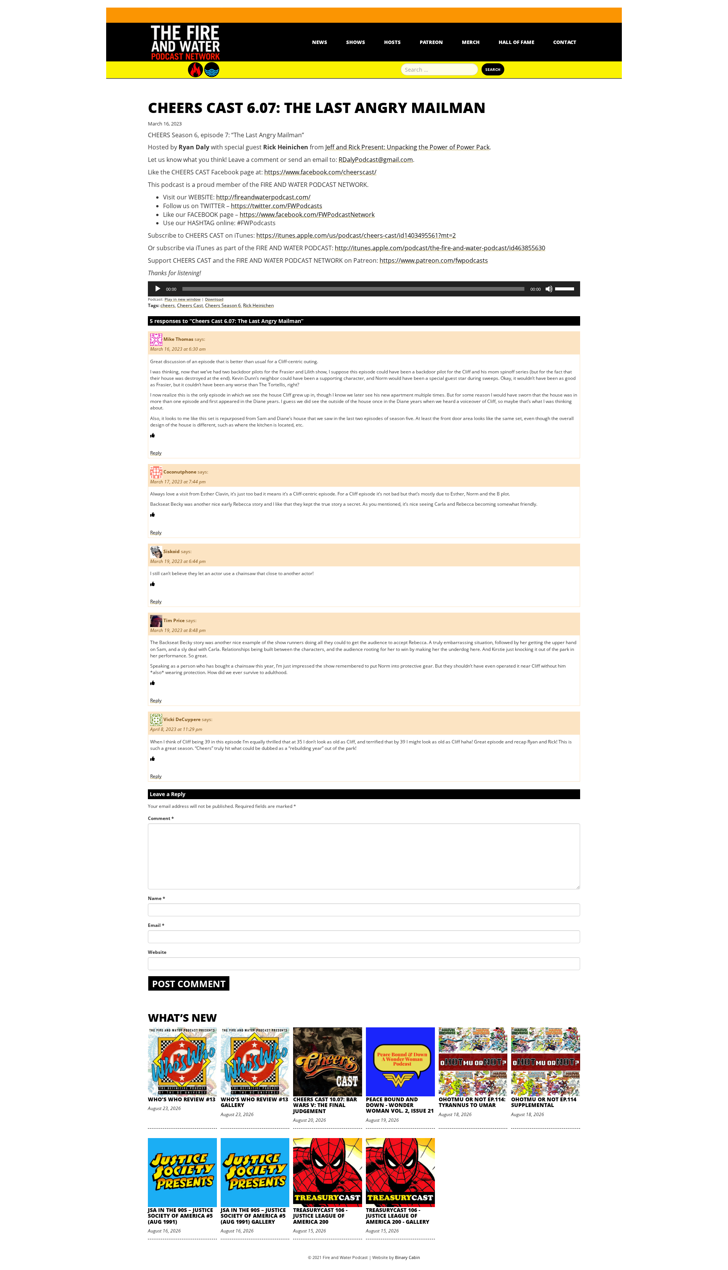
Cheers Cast (190, 305)
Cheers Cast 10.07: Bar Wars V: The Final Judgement (325, 1105)
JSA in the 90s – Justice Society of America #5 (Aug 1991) (180, 1215)
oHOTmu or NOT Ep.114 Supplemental (543, 1102)
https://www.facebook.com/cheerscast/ (320, 172)
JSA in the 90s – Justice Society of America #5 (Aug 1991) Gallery (253, 1215)
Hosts (392, 42)
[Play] (158, 289)
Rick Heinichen (258, 305)
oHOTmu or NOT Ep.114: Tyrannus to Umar (472, 1102)
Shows (355, 42)
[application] (364, 288)
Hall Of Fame (516, 42)
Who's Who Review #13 (181, 1099)
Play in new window (183, 299)
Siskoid (171, 551)
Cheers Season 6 (223, 305)
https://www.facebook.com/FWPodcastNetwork (307, 214)
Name (156, 898)
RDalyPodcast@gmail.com (376, 159)
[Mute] (549, 289)
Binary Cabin (407, 1257)
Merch (471, 42)
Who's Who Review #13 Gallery (254, 1102)
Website (157, 952)
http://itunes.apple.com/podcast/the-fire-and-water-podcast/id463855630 (440, 248)
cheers (167, 305)
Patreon (431, 42)
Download (214, 299)
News (319, 42)
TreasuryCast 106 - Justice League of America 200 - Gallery (397, 1215)
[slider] (565, 288)
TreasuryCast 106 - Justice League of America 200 (320, 1215)
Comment (161, 818)
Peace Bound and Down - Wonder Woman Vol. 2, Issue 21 (400, 1105)
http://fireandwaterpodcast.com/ (263, 197)
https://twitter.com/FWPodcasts (276, 206)
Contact (564, 42)
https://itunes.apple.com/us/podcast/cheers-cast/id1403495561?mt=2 (356, 235)
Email (156, 925)
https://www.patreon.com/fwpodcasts (434, 260)
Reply (156, 453)
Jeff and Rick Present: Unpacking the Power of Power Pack (407, 147)
